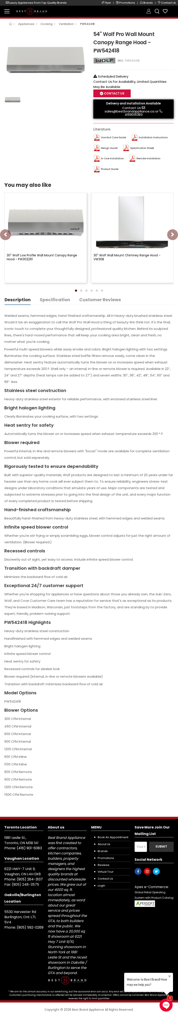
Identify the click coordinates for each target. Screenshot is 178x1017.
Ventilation (66, 24)
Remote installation (148, 158)
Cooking (47, 24)
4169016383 (134, 114)
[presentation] (5, 234)
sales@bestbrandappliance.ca (129, 111)
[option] (45, 60)
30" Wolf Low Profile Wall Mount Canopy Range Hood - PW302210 (42, 257)
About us (104, 844)
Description (18, 300)
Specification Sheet (142, 148)
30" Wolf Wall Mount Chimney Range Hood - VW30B (127, 257)
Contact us (105, 879)
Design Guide (109, 148)
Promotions (106, 858)
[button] (76, 290)
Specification (55, 300)
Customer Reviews (100, 300)
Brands (103, 851)
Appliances (26, 24)
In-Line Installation (112, 158)
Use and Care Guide (113, 137)
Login (101, 886)
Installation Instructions (153, 137)
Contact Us (131, 108)
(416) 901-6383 (29, 848)
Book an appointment (113, 837)
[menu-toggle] (7, 11)
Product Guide (109, 169)
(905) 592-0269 (30, 927)
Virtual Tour (106, 872)
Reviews (103, 865)
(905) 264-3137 (30, 879)
